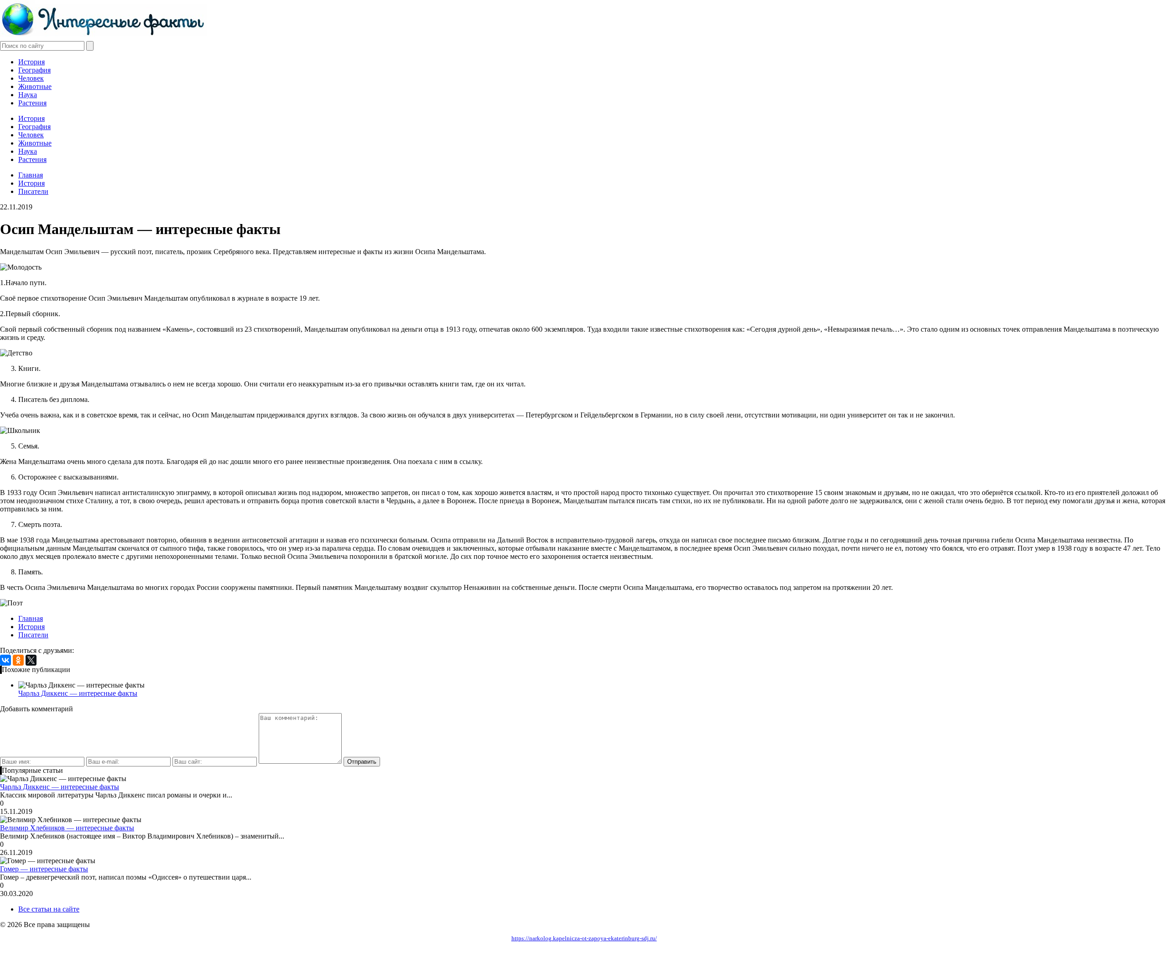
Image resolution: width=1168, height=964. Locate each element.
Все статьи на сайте (48, 909)
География (34, 70)
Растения (32, 103)
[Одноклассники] (18, 660)
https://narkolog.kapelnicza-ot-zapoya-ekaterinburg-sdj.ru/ (584, 938)
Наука (27, 95)
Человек (31, 78)
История (31, 62)
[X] (31, 660)
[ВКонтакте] (5, 660)
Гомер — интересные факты (44, 869)
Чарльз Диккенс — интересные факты (77, 693)
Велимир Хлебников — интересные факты (67, 828)
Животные (35, 86)
